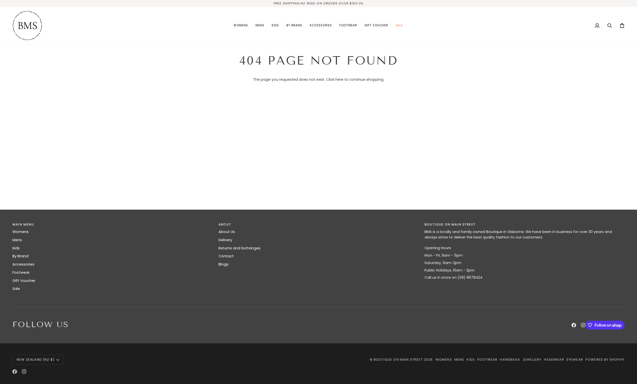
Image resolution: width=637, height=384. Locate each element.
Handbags (510, 359)
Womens (20, 231)
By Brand (20, 256)
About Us (226, 231)
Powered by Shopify (605, 359)
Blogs (223, 264)
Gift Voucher (23, 280)
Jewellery (532, 359)
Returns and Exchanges (239, 248)
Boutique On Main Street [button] (450, 224)
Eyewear (575, 359)
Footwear (21, 272)
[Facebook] (574, 325)
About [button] (224, 224)
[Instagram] (583, 325)
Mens (17, 239)
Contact (226, 256)
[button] (241, 25)
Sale (16, 288)
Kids (16, 248)
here (339, 79)
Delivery (225, 239)
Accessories (23, 264)
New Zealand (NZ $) (35, 359)
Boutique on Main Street (398, 359)
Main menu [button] (23, 224)
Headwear (554, 359)
